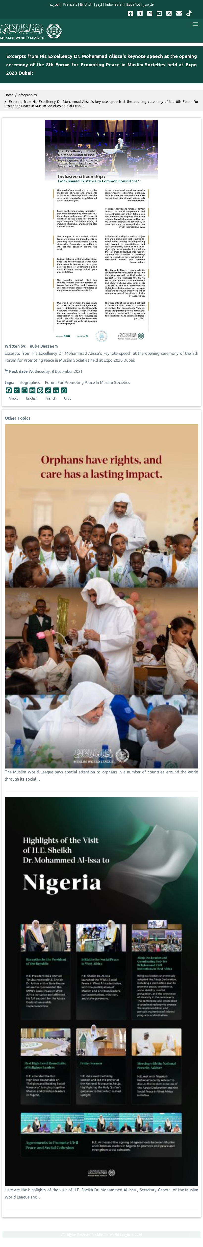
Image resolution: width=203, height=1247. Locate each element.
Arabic (13, 398)
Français (69, 4)
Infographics (29, 382)
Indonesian (114, 4)
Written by (15, 346)
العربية (55, 4)
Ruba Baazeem (44, 346)
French (51, 398)
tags (9, 382)
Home (9, 95)
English (86, 4)
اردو (99, 4)
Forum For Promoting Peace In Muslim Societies (87, 382)
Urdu (68, 398)
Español (133, 4)
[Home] (31, 31)
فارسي (148, 4)
